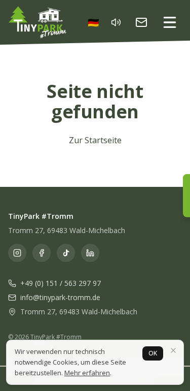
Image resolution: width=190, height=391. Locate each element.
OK (152, 353)
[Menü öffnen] (170, 22)
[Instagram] (17, 253)
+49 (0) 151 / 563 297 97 (60, 283)
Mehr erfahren (87, 372)
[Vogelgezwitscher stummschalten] (116, 22)
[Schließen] (173, 350)
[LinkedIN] (90, 253)
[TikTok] (66, 253)
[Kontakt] (141, 22)
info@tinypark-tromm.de (60, 297)
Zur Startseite (95, 140)
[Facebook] (41, 253)
